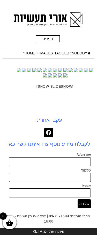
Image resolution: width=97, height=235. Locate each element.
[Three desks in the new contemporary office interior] (81, 70)
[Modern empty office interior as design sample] (45, 70)
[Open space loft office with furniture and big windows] (50, 70)
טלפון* (86, 170)
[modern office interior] (71, 70)
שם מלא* (84, 155)
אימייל (86, 186)
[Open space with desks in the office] (55, 70)
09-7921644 (59, 216)
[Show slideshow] (54, 86)
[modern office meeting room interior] (65, 70)
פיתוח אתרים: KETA (48, 231)
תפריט (48, 39)
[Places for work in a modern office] (76, 70)
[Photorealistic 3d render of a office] (60, 70)
